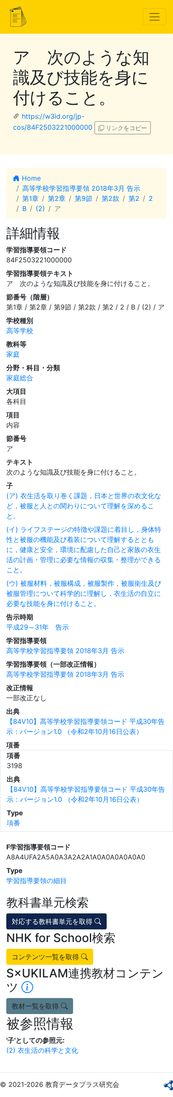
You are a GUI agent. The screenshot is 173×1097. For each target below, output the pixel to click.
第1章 (30, 198)
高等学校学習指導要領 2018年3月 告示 (81, 188)
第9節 (83, 198)
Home (30, 178)
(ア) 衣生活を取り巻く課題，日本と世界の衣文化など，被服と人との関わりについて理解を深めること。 (83, 505)
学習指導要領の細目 (36, 880)
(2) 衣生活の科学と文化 (42, 1050)
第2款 (110, 198)
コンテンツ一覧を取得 (46, 957)
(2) (40, 208)
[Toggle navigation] (154, 16)
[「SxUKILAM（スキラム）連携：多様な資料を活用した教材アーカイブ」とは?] (27, 987)
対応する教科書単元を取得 (53, 921)
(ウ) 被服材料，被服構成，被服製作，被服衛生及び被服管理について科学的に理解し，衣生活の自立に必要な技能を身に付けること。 (83, 593)
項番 (13, 823)
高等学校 (19, 330)
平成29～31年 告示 (37, 627)
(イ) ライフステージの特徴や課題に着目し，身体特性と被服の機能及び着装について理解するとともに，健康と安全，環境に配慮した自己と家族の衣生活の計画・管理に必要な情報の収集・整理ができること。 (83, 549)
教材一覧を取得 (36, 1006)
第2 (133, 198)
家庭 (13, 354)
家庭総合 (19, 378)
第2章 (57, 198)
